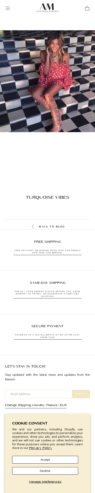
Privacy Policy (40, 448)
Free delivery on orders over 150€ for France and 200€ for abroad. (47, 251)
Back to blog (52, 226)
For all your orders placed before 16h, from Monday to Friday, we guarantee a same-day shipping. (47, 293)
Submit (80, 394)
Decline (45, 471)
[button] (7, 8)
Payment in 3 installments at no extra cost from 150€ (47, 335)
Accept (45, 459)
